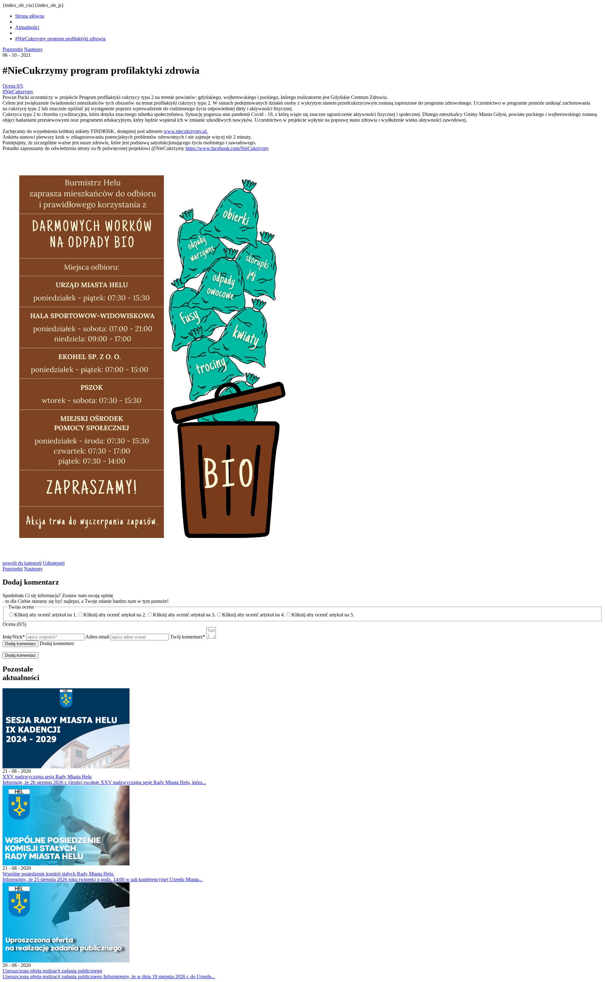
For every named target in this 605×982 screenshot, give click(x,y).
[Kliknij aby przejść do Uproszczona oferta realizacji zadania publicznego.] (66, 960)
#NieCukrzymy (18, 91)
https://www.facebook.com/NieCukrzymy (227, 148)
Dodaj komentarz (20, 655)
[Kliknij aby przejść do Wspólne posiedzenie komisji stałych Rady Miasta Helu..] (66, 863)
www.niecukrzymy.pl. (186, 131)
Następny (33, 49)
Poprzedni (13, 49)
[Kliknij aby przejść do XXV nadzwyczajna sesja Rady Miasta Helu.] (66, 766)
